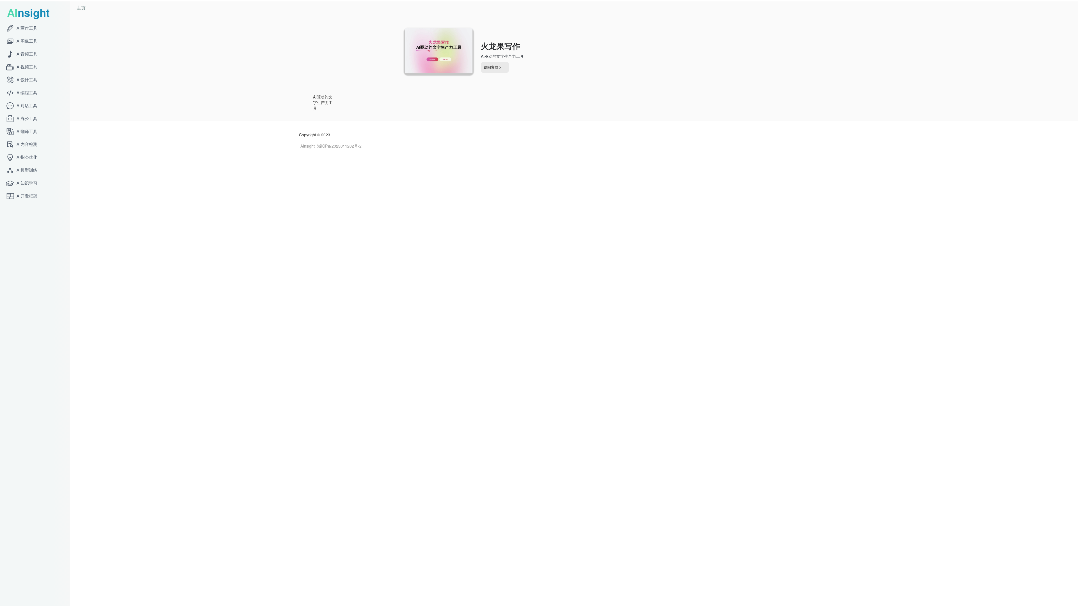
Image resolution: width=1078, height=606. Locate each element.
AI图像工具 (26, 41)
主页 (81, 7)
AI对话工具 (26, 105)
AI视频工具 (26, 67)
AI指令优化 (26, 157)
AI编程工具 (26, 92)
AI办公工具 (26, 118)
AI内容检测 (26, 144)
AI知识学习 (26, 183)
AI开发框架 (26, 196)
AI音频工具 (26, 54)
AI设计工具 (26, 79)
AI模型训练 (26, 170)
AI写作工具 (26, 28)
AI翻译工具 (26, 131)
